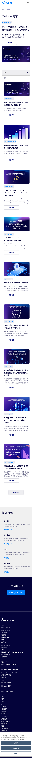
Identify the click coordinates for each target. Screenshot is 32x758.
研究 (2, 699)
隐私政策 (4, 723)
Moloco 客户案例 (7, 691)
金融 (2, 650)
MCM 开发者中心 (6, 683)
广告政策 (4, 719)
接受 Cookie (16, 748)
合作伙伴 (4, 657)
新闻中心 (4, 711)
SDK (2, 640)
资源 (3, 9)
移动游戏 (4, 647)
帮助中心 (4, 662)
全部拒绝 (16, 743)
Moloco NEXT (6, 686)
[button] (28, 2)
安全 (2, 726)
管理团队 (4, 709)
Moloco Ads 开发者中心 (9, 664)
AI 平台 (3, 642)
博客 (8, 9)
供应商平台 (5, 728)
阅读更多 (7, 530)
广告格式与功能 (6, 675)
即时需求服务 (5, 654)
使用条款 (4, 731)
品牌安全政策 (5, 721)
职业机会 (4, 714)
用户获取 (4, 633)
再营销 (3, 635)
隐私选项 (16, 753)
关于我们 (4, 706)
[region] (16, 744)
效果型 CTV (5, 637)
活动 (2, 701)
